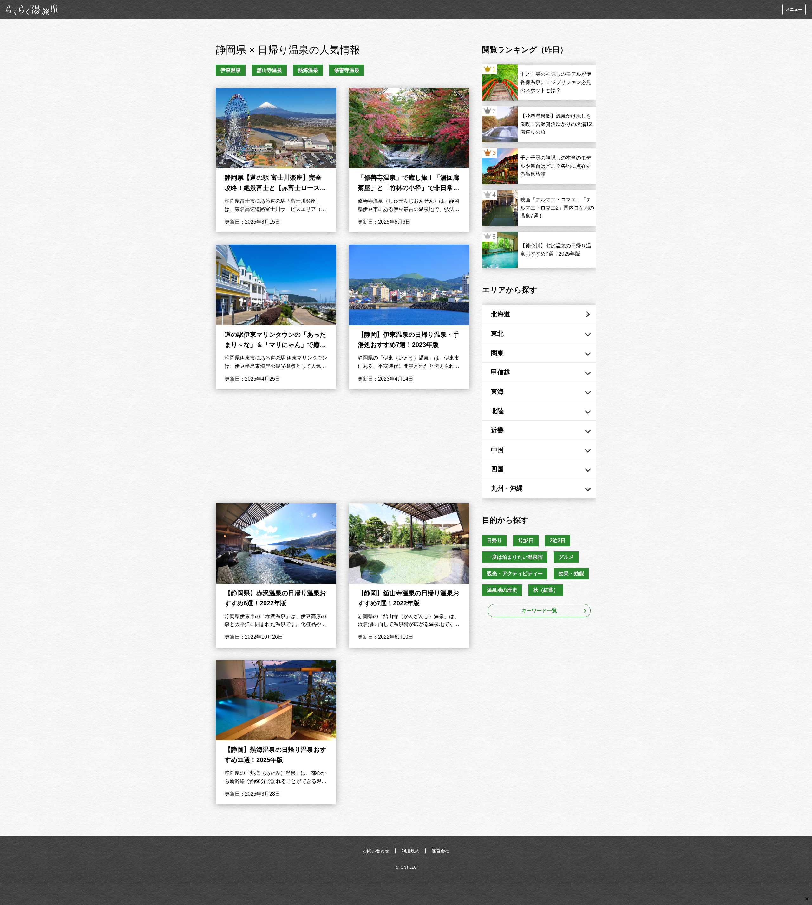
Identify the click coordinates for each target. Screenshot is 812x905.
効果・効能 (571, 573)
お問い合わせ (376, 851)
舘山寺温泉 (269, 70)
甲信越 (500, 372)
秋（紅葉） (546, 590)
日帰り (494, 540)
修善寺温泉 (346, 70)
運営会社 (440, 851)
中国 (497, 449)
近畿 (497, 430)
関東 (497, 352)
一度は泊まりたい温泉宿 (515, 557)
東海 (497, 391)
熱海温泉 (308, 70)
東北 (497, 333)
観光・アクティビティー (515, 573)
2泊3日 (558, 540)
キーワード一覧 (539, 610)
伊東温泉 (230, 70)
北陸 (497, 410)
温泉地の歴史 (502, 590)
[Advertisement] (342, 446)
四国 (497, 469)
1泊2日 (526, 540)
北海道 (500, 314)
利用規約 (410, 851)
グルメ (566, 557)
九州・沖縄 (507, 488)
